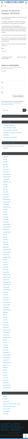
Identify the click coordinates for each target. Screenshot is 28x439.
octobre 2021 (6, 279)
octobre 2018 (6, 335)
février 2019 (6, 325)
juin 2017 (5, 370)
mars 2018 (5, 347)
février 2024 (6, 219)
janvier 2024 (6, 222)
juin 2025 (5, 184)
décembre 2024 (6, 199)
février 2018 (6, 350)
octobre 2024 (6, 204)
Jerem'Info (18, 432)
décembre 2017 (6, 355)
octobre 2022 (6, 254)
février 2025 (6, 194)
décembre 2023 (6, 224)
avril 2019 (5, 320)
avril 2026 (5, 164)
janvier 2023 (6, 247)
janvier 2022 (6, 272)
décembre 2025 (6, 174)
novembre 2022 (6, 252)
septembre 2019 (7, 309)
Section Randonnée (4, 429)
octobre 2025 (6, 179)
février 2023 (6, 244)
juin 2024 (5, 209)
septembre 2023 (7, 232)
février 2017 (6, 380)
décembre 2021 (6, 274)
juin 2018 (5, 340)
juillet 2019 (5, 312)
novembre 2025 (6, 176)
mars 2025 (5, 191)
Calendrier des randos (5, 430)
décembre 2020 (6, 284)
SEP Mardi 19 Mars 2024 (21, 57)
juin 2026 (5, 159)
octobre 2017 (6, 360)
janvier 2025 (6, 197)
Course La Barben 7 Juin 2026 (10, 130)
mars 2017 (5, 377)
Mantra (21, 435)
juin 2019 (5, 314)
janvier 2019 (6, 327)
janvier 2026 (6, 171)
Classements (6, 401)
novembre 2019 (6, 304)
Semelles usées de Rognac (5, 435)
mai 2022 (5, 262)
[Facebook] (26, 3)
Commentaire (2, 71)
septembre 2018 (7, 337)
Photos (18, 424)
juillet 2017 (5, 367)
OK (24, 110)
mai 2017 (5, 372)
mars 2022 (5, 267)
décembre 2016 (6, 385)
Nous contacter (13, 424)
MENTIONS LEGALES (4, 424)
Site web (2, 92)
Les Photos (3, 51)
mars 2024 (5, 217)
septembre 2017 (7, 362)
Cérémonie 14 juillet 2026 (9, 125)
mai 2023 (5, 237)
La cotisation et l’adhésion (5, 423)
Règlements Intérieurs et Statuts (7, 426)
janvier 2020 (6, 299)
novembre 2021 (6, 277)
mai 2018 (5, 342)
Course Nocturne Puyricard (9, 127)
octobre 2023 (6, 229)
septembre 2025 (7, 181)
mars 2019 (5, 322)
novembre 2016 (6, 387)
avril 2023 (5, 239)
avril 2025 (5, 189)
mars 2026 (5, 166)
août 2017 (5, 365)
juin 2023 (5, 234)
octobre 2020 (6, 287)
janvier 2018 (6, 352)
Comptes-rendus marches (9, 406)
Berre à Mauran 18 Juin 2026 (10, 137)
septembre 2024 (7, 207)
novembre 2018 (6, 332)
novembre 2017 (6, 357)
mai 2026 (5, 161)
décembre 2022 (6, 249)
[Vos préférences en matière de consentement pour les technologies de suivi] (25, 436)
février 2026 (6, 169)
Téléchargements (17, 426)
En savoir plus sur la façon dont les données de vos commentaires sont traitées (12, 103)
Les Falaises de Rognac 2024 (15, 430)
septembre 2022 (7, 257)
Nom (2, 83)
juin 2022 (5, 259)
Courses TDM (6, 408)
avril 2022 (5, 264)
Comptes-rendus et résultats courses (11, 403)
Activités (5, 396)
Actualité (5, 398)
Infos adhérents (6, 411)
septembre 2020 (7, 289)
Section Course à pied (5, 427)
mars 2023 (5, 242)
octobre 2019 (6, 307)
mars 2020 (5, 294)
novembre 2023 (6, 227)
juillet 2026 (5, 156)
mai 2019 (5, 317)
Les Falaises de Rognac (16, 423)
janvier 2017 (6, 382)
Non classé (5, 413)
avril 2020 (5, 292)
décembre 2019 (6, 302)
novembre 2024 (6, 202)
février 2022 (6, 269)
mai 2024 (5, 212)
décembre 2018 (6, 330)
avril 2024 (5, 214)
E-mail (2, 88)
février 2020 (6, 297)
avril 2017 (5, 375)
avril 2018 (5, 345)
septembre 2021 (7, 282)
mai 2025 (5, 186)
